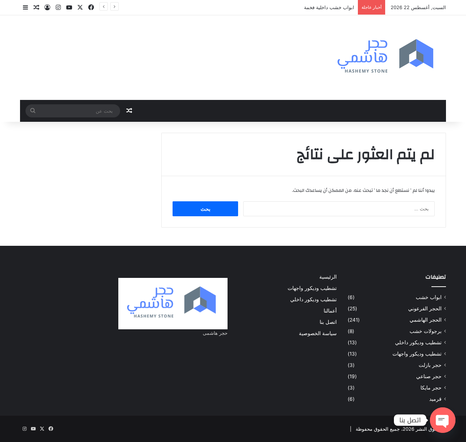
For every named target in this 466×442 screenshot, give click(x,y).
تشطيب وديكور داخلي (418, 342)
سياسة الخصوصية (318, 333)
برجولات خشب (426, 331)
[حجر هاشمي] (387, 57)
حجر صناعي (429, 376)
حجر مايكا (431, 388)
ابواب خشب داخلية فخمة (329, 7)
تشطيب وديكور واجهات (417, 354)
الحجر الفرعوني (425, 308)
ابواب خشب (429, 297)
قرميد (435, 399)
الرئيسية (328, 277)
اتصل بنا (328, 322)
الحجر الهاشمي (426, 320)
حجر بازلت (430, 365)
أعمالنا (330, 311)
